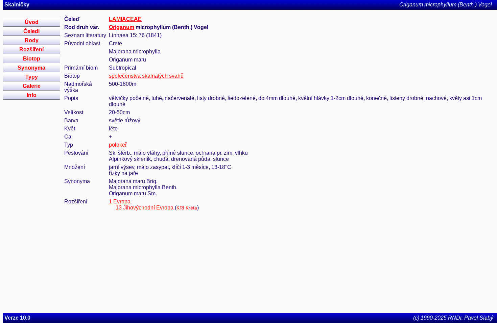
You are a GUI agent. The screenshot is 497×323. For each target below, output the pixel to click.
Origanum (121, 27)
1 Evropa (120, 201)
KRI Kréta (186, 207)
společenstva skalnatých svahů (146, 76)
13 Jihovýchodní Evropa (144, 207)
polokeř (118, 145)
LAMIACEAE (125, 19)
